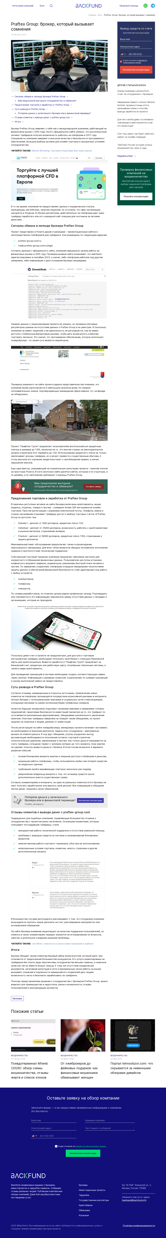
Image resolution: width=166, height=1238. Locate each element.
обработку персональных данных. (135, 61)
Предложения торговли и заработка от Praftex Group (42, 105)
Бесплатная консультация (136, 69)
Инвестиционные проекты (92, 1190)
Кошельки (84, 1215)
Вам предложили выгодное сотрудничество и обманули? (47, 100)
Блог (42, 5)
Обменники (84, 1210)
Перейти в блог (125, 156)
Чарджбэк (84, 1195)
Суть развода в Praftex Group (30, 109)
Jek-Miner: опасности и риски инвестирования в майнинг (63, 943)
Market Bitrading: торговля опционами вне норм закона (62, 150)
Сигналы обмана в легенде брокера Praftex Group (40, 96)
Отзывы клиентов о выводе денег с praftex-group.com (42, 117)
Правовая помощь (129, 5)
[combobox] (124, 54)
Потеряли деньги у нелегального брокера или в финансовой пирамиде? (54, 113)
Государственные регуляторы (94, 1200)
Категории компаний (22, 5)
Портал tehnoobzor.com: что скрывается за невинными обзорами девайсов (131, 1068)
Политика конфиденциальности (139, 1225)
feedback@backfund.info (134, 1200)
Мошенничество (19, 1055)
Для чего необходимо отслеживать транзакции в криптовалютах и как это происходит (135, 122)
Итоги (18, 121)
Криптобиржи (85, 1205)
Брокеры (17, 998)
